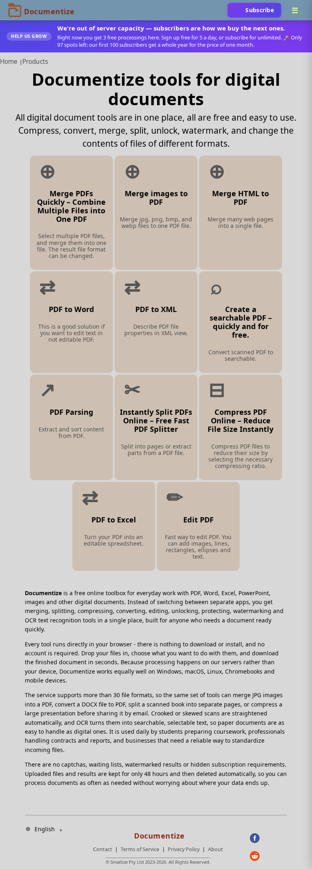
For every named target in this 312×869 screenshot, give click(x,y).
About (215, 849)
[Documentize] (158, 833)
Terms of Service (140, 849)
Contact (102, 849)
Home (8, 61)
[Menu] (295, 10)
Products (35, 61)
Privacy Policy (183, 849)
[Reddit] (268, 856)
